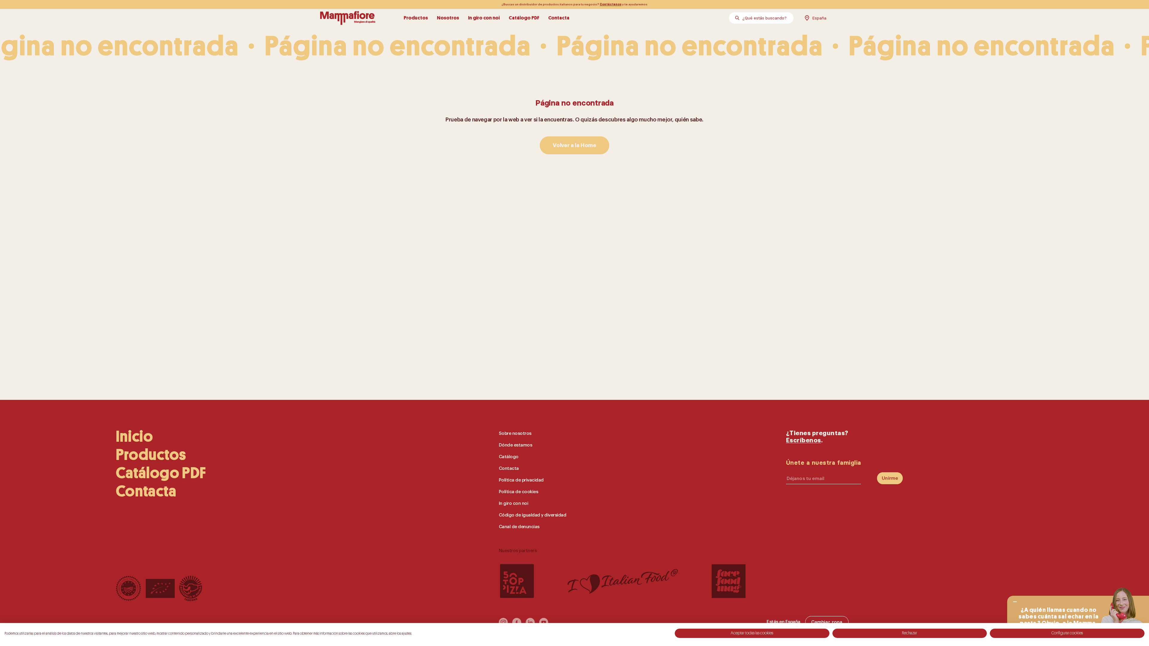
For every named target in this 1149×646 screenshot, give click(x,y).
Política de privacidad (521, 480)
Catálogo (509, 457)
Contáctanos (610, 4)
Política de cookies (518, 492)
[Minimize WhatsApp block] (1015, 602)
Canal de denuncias (519, 527)
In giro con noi (484, 17)
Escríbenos (803, 440)
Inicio (134, 436)
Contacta (558, 17)
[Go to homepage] (347, 18)
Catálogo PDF (524, 17)
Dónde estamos (515, 445)
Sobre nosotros (515, 433)
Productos (416, 17)
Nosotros (448, 17)
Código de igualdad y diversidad (532, 515)
